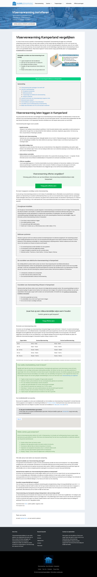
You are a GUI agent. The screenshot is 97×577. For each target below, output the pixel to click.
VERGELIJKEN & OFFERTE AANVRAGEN (24, 24)
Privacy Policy (56, 569)
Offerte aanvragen (78, 3)
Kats (67, 405)
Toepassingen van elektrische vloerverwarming (34, 95)
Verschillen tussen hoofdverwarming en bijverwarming (34, 104)
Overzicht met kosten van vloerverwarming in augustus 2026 (35, 98)
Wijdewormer (40, 541)
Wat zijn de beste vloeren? (27, 100)
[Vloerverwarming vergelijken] (22, 3)
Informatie (68, 3)
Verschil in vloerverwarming (27, 89)
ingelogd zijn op (24, 518)
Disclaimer (50, 569)
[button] (48, 78)
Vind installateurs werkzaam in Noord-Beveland (32, 102)
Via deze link (66, 412)
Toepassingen (58, 3)
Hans (26, 504)
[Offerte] (65, 60)
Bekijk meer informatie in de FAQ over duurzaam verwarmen (35, 105)
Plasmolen (39, 546)
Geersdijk (62, 405)
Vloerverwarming (39, 3)
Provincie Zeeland (51, 403)
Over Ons (44, 569)
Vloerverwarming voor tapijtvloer (70, 376)
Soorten (48, 3)
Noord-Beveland (49, 566)
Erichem (39, 538)
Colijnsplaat (56, 405)
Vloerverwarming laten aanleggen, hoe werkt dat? (32, 88)
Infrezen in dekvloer (27, 97)
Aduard (39, 536)
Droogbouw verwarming (28, 91)
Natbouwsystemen (27, 93)
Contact (39, 569)
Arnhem (39, 543)
